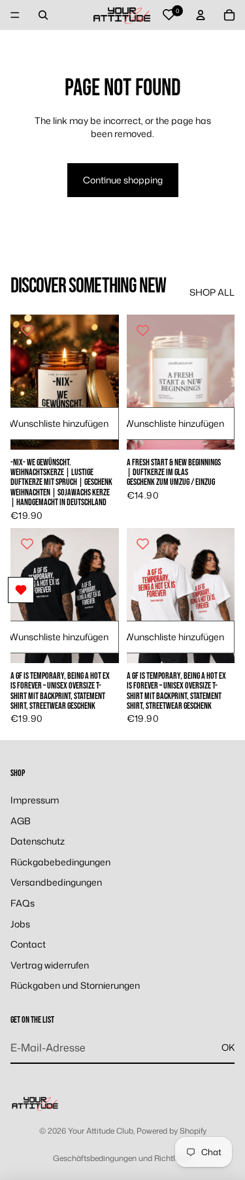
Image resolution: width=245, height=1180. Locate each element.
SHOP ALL (212, 292)
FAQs (22, 903)
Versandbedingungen (56, 882)
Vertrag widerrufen (49, 965)
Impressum (34, 800)
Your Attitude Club (100, 1130)
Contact (28, 944)
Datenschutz (37, 841)
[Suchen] (43, 15)
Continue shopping (123, 180)
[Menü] (15, 15)
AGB (20, 821)
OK (228, 1047)
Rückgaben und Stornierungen (75, 985)
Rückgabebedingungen (60, 862)
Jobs (20, 924)
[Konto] (200, 15)
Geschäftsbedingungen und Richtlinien (122, 1158)
